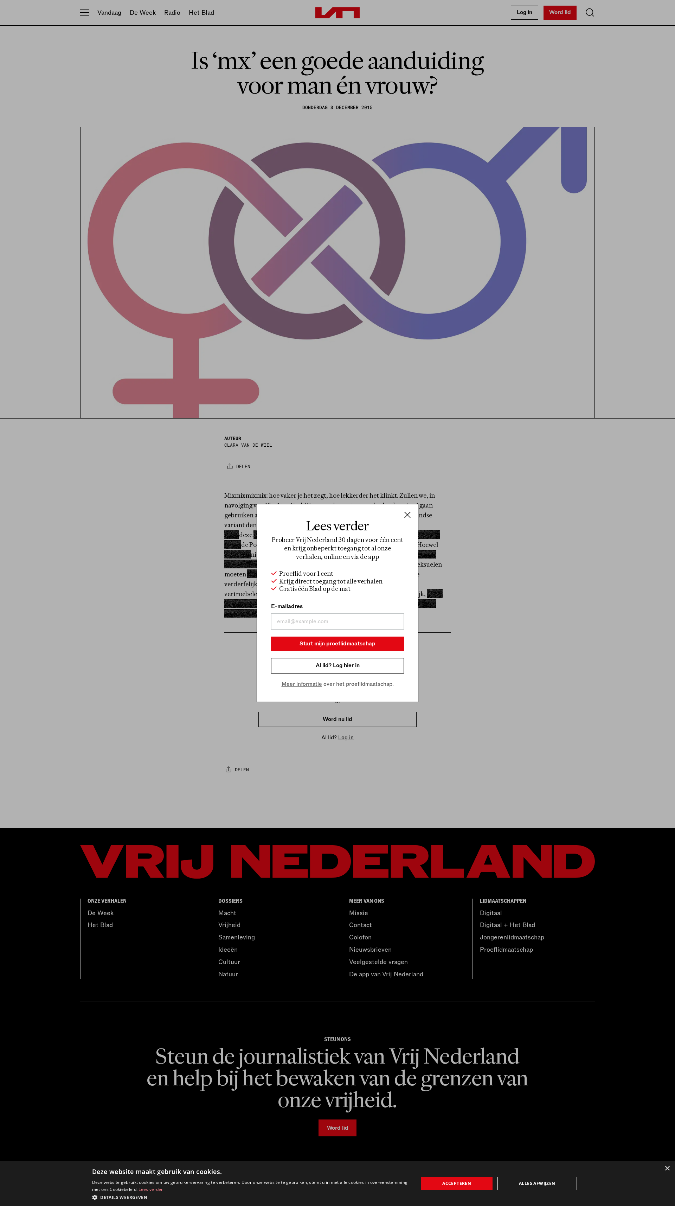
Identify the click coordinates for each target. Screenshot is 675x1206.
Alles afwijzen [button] (537, 1183)
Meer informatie (302, 684)
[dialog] (337, 1183)
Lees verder (151, 1189)
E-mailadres (287, 606)
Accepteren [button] (456, 1183)
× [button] (667, 1168)
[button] (250, 1197)
